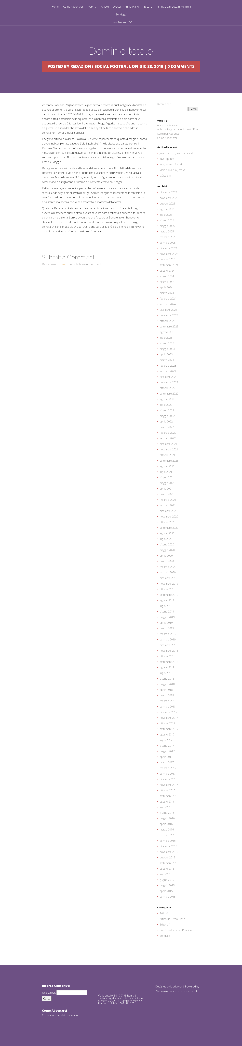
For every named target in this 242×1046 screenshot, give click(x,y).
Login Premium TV (121, 22)
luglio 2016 (166, 807)
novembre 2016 (169, 785)
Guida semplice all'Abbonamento (61, 1015)
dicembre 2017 (168, 712)
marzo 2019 (167, 628)
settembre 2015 (169, 863)
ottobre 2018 (167, 656)
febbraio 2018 (168, 701)
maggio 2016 (167, 818)
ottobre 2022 (167, 388)
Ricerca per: (164, 104)
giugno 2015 (167, 880)
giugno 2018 (167, 678)
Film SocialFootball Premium (174, 6)
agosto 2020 (167, 533)
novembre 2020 (169, 516)
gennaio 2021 (168, 505)
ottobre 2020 (167, 522)
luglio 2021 (166, 472)
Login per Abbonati (168, 133)
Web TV (91, 6)
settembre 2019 (169, 595)
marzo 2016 (167, 829)
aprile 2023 (166, 354)
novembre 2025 (169, 198)
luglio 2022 (166, 405)
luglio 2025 (166, 214)
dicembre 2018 (168, 645)
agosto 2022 (167, 399)
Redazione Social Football (100, 66)
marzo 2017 (167, 762)
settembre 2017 (169, 729)
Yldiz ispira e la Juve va (172, 170)
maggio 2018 (167, 684)
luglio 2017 (166, 740)
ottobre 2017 (167, 723)
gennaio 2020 (168, 572)
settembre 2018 (169, 662)
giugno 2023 (167, 343)
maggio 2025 (167, 226)
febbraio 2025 (168, 237)
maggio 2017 (167, 751)
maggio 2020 (167, 550)
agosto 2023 (167, 332)
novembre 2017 (169, 718)
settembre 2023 (169, 326)
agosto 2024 (167, 270)
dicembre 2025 (168, 192)
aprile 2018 (166, 690)
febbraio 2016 (168, 835)
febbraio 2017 (168, 768)
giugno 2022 (167, 410)
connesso (62, 264)
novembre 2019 (169, 583)
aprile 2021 (166, 488)
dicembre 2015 (168, 846)
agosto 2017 (167, 734)
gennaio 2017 (168, 773)
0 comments (181, 66)
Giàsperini (165, 175)
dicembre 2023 (168, 310)
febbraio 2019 (168, 634)
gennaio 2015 (168, 896)
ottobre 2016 (167, 790)
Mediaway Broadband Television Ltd (177, 991)
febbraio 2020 (168, 567)
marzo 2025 (167, 231)
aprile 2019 (166, 623)
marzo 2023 (167, 360)
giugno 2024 (167, 276)
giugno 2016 (167, 813)
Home (55, 6)
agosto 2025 (167, 209)
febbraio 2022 (168, 432)
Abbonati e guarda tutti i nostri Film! (177, 129)
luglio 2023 (166, 337)
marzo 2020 (167, 561)
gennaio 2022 (168, 438)
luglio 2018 (166, 673)
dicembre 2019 (168, 578)
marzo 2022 (167, 427)
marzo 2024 (167, 293)
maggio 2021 (167, 483)
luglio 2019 (166, 606)
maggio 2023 (167, 349)
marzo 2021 (167, 494)
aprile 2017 (166, 757)
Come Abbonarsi (73, 6)
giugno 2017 (167, 745)
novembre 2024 (169, 254)
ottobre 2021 (167, 455)
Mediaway (176, 986)
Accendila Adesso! (167, 125)
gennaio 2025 (168, 242)
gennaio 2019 (168, 639)
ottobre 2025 (167, 203)
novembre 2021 (169, 449)
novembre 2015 (169, 852)
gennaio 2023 (168, 371)
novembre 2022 (169, 382)
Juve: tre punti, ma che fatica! (176, 153)
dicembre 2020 (168, 511)
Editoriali (148, 6)
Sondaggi (121, 14)
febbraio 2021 (168, 500)
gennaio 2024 (168, 304)
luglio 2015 (166, 874)
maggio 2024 (167, 282)
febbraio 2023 (168, 365)
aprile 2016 (166, 824)
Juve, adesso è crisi (171, 164)
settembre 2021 (169, 460)
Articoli (105, 6)
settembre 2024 (169, 265)
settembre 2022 (169, 393)
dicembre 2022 (168, 377)
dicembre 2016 (168, 779)
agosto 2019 (167, 600)
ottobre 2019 (167, 589)
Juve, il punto (167, 159)
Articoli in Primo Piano (126, 6)
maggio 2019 (167, 617)
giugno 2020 (167, 544)
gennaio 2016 (168, 840)
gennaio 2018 (168, 706)
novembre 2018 (169, 650)
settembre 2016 (169, 796)
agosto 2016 (167, 801)
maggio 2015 (167, 885)
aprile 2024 (166, 287)
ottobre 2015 (167, 857)
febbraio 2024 (168, 298)
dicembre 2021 (168, 444)
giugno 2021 (167, 477)
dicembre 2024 (168, 248)
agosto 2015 (167, 868)
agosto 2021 (167, 466)
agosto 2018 (167, 667)
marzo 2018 (167, 695)
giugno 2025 (167, 220)
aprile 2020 (166, 555)
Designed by (162, 986)
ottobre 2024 (167, 259)
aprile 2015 (166, 891)
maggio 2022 (167, 416)
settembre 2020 (169, 527)
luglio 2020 (166, 539)
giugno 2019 (167, 611)
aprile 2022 (166, 421)
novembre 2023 (169, 315)
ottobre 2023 (167, 321)
